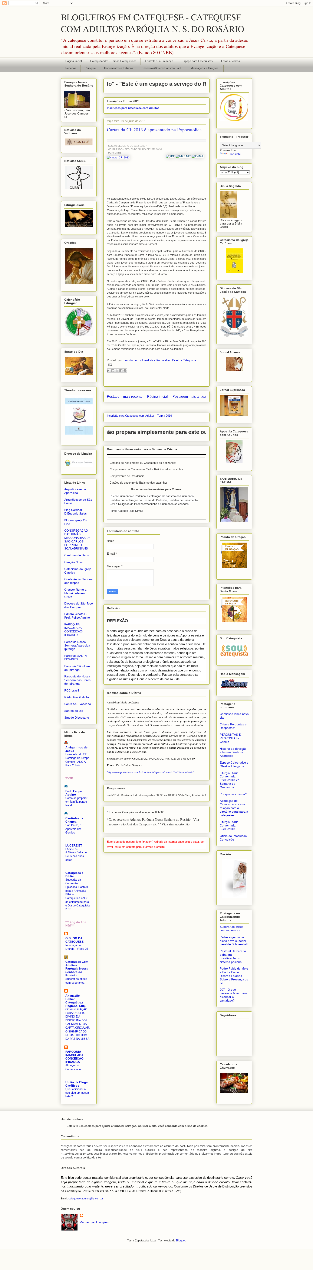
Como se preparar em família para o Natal (76, 801)
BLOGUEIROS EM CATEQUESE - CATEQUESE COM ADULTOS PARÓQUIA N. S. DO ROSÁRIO (152, 23)
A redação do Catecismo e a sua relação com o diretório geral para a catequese (234, 808)
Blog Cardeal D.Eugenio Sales (75, 511)
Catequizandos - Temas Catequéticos (113, 61)
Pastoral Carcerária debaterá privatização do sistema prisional (233, 956)
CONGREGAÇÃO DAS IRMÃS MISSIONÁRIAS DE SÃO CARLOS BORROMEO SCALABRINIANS (77, 539)
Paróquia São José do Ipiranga (77, 667)
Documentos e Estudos (118, 68)
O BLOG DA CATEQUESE (74, 940)
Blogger (180, 1240)
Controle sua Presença (159, 61)
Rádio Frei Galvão (76, 697)
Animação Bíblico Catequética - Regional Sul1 (75, 1001)
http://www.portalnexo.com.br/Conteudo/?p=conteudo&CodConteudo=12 (150, 772)
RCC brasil (71, 690)
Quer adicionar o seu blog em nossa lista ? (77, 1092)
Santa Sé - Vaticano (77, 704)
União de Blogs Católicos (76, 1083)
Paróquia (90, 68)
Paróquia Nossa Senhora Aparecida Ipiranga (77, 645)
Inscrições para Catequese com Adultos (133, 108)
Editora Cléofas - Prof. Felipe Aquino (77, 615)
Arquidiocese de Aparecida (75, 490)
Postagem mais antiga (189, 396)
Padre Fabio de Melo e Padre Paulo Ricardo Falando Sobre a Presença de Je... (234, 975)
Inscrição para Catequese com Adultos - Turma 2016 (139, 415)
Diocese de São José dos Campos (78, 605)
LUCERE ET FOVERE (73, 847)
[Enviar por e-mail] (109, 370)
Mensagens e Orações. (205, 68)
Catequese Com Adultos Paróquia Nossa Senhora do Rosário (76, 968)
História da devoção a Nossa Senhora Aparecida (233, 752)
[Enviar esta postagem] (109, 364)
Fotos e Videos (230, 61)
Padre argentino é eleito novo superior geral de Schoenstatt (234, 940)
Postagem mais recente (124, 396)
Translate (234, 154)
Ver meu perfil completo (94, 1222)
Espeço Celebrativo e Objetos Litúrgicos (234, 764)
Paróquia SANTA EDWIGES (75, 657)
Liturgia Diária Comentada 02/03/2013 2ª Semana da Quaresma (229, 780)
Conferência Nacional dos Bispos (78, 580)
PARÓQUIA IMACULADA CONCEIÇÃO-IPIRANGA (73, 630)
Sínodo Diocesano (76, 717)
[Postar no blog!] (113, 370)
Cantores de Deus (76, 555)
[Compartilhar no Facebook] (121, 370)
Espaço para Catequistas (197, 61)
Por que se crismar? (233, 794)
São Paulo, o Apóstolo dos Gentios (73, 828)
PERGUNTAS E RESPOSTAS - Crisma (230, 738)
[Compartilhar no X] (117, 370)
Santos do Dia (73, 710)
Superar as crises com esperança (231, 928)
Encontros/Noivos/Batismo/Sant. (162, 68)
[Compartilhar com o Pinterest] (125, 370)
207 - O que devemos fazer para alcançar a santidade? (233, 995)
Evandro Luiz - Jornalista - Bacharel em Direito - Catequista (159, 360)
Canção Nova (73, 562)
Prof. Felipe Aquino (73, 792)
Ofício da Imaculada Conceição (233, 837)
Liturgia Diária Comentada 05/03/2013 (229, 825)
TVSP (69, 778)
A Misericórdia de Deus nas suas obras (76, 856)
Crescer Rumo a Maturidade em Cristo (75, 593)
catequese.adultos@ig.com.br (86, 1198)
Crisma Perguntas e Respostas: (233, 726)
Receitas (70, 68)
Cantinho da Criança (74, 819)
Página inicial (73, 61)
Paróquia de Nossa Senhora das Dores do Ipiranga (77, 680)
